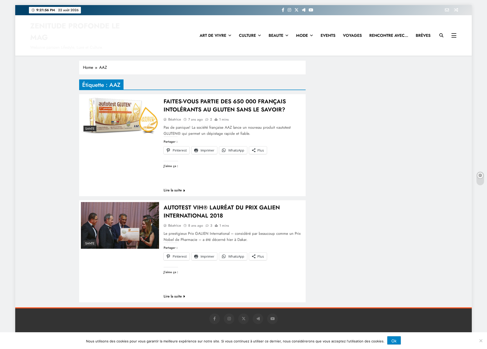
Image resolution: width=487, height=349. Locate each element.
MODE (302, 35)
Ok (394, 340)
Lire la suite (173, 190)
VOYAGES (352, 35)
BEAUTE (276, 35)
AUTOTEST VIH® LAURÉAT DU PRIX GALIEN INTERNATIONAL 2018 (222, 211)
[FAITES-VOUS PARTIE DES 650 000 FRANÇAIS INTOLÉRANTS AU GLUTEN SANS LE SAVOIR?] (120, 115)
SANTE (90, 128)
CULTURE (247, 35)
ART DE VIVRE (213, 35)
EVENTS (328, 35)
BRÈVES (423, 35)
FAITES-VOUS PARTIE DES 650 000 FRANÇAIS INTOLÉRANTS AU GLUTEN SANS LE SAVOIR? (225, 105)
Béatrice (174, 119)
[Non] (480, 340)
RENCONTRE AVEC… (388, 35)
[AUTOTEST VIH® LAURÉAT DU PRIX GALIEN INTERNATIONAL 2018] (120, 225)
